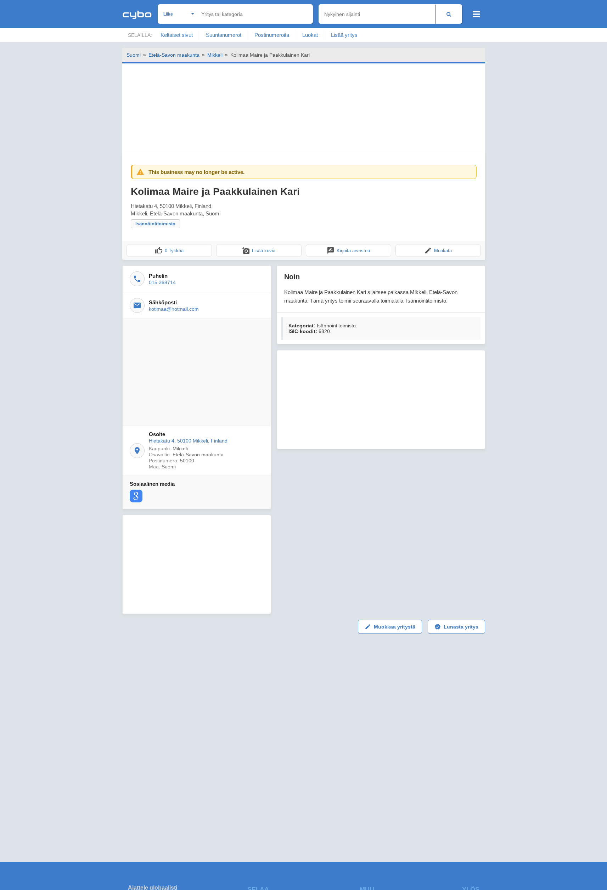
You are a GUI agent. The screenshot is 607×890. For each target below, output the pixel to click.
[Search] (448, 14)
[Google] (136, 496)
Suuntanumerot (223, 35)
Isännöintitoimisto (155, 223)
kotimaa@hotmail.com (174, 309)
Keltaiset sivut (177, 35)
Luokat (310, 35)
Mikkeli (215, 55)
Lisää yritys (344, 35)
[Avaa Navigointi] (476, 14)
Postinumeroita (271, 35)
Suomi (134, 55)
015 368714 (162, 282)
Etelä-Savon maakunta (173, 55)
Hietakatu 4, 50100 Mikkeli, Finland (188, 441)
